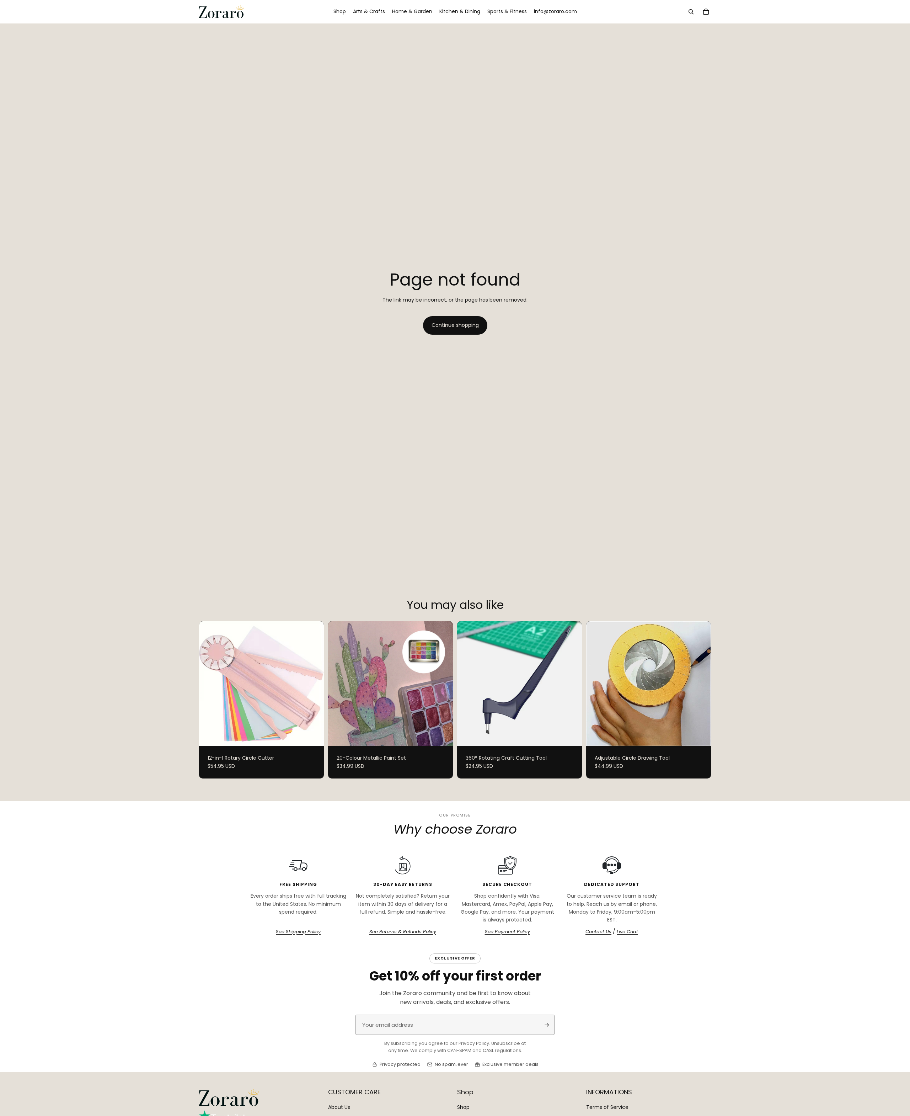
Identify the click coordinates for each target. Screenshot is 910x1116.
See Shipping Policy (298, 932)
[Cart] (706, 12)
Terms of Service (607, 1107)
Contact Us (598, 932)
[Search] (691, 12)
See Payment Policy (507, 932)
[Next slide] (313, 683)
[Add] (570, 735)
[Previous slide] (209, 683)
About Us (339, 1107)
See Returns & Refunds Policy (402, 932)
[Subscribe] (546, 1025)
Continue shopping (455, 325)
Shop (463, 1107)
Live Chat (627, 932)
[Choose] (312, 735)
